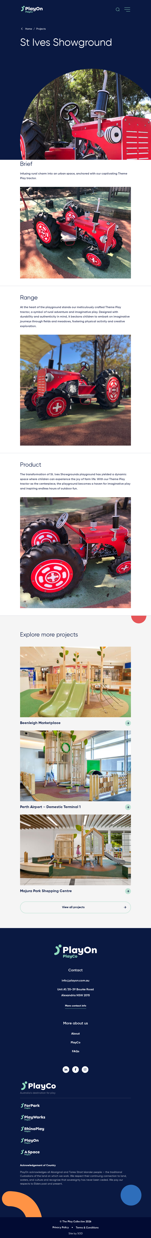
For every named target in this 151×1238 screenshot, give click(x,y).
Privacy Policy (60, 1227)
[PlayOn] (36, 9)
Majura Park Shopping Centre (46, 891)
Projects (41, 29)
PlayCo (75, 1042)
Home (28, 29)
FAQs (75, 1051)
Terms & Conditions (87, 1227)
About (75, 1033)
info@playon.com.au (75, 980)
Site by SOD (76, 1233)
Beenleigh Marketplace (40, 723)
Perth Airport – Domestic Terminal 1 (50, 807)
